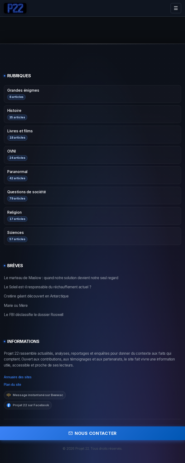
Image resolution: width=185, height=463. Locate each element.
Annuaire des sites (18, 377)
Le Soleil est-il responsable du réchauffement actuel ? (47, 287)
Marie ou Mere (16, 305)
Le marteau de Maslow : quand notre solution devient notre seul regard (61, 278)
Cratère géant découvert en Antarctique (36, 296)
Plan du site (12, 384)
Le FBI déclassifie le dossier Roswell (33, 314)
